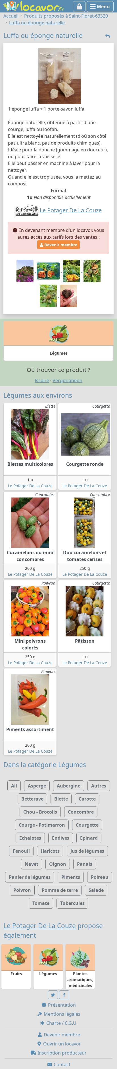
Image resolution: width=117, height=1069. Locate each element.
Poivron (22, 890)
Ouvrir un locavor (61, 1044)
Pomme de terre (60, 890)
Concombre (81, 812)
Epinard (89, 838)
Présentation (61, 1005)
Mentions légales (61, 1014)
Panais (84, 864)
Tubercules (72, 903)
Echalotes (30, 838)
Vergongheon (67, 380)
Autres (98, 786)
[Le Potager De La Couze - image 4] (92, 270)
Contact (61, 1064)
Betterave (32, 799)
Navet (31, 864)
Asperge (37, 786)
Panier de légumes (30, 877)
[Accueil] (33, 6)
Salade (96, 890)
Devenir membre (60, 244)
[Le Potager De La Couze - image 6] (68, 295)
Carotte (87, 799)
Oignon (57, 864)
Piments (70, 877)
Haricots (50, 851)
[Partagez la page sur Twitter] (53, 994)
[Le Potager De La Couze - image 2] (49, 270)
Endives (60, 838)
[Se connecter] (79, 6)
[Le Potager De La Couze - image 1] (25, 270)
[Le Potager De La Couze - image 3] (72, 270)
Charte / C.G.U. (61, 1023)
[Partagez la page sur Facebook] (64, 994)
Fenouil (21, 851)
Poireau (99, 877)
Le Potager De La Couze (30, 485)
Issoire (42, 380)
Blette (61, 799)
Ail (14, 786)
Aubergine (68, 786)
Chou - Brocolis (40, 812)
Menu (103, 6)
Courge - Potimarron (42, 825)
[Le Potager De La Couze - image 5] (49, 295)
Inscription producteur (61, 1053)
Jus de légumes (87, 851)
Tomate (40, 903)
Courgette (87, 825)
